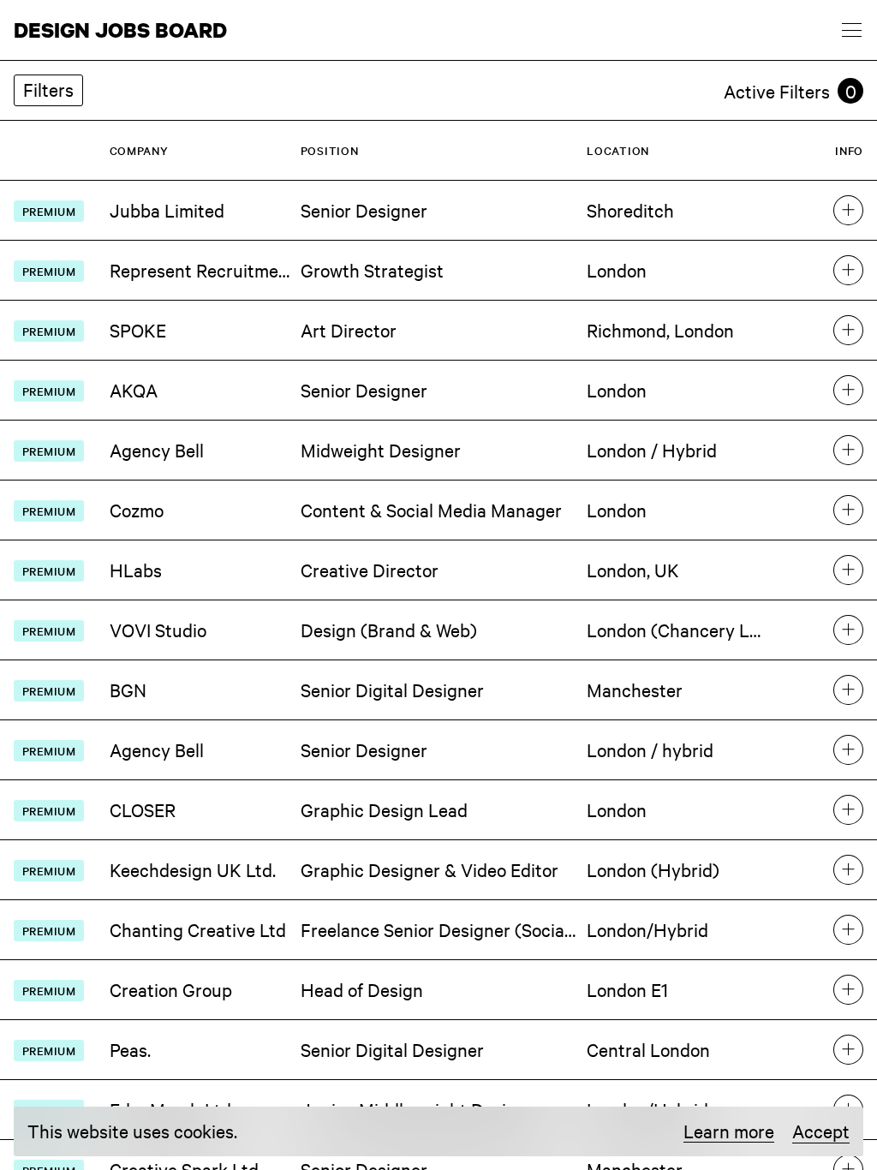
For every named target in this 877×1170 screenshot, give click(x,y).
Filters (48, 89)
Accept (821, 1131)
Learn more (728, 1131)
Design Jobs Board (120, 30)
